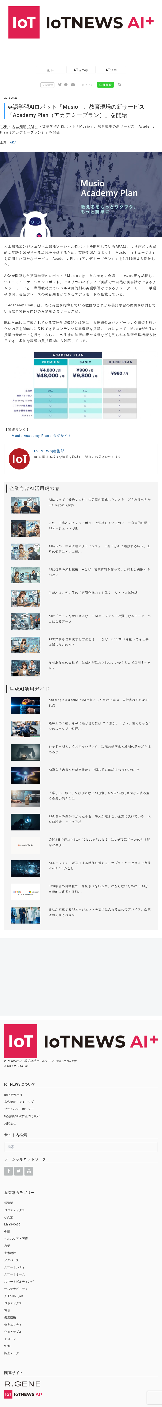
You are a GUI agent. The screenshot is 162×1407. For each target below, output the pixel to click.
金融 (7, 1231)
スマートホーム (14, 1274)
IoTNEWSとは (13, 1094)
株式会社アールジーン (39, 1061)
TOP (4, 126)
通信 (7, 1310)
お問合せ (10, 1123)
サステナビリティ (16, 1288)
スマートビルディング (19, 1281)
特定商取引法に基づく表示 (22, 1116)
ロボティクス (13, 1303)
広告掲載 (47, 85)
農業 (7, 1245)
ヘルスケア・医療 (16, 1238)
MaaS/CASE (12, 1224)
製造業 (8, 1203)
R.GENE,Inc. (21, 1066)
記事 (50, 70)
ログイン (87, 85)
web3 (7, 1346)
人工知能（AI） (25, 126)
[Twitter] (18, 1171)
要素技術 (10, 1317)
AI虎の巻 (81, 70)
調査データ (11, 1353)
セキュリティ (13, 1324)
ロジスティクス (14, 1210)
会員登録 (105, 85)
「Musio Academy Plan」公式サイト (40, 436)
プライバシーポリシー (19, 1109)
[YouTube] (28, 1171)
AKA (13, 142)
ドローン (10, 1339)
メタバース (11, 1260)
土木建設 (10, 1253)
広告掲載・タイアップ (19, 1102)
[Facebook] (8, 1171)
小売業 (8, 1217)
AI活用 (111, 70)
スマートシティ (14, 1267)
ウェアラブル (13, 1331)
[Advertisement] (77, 50)
